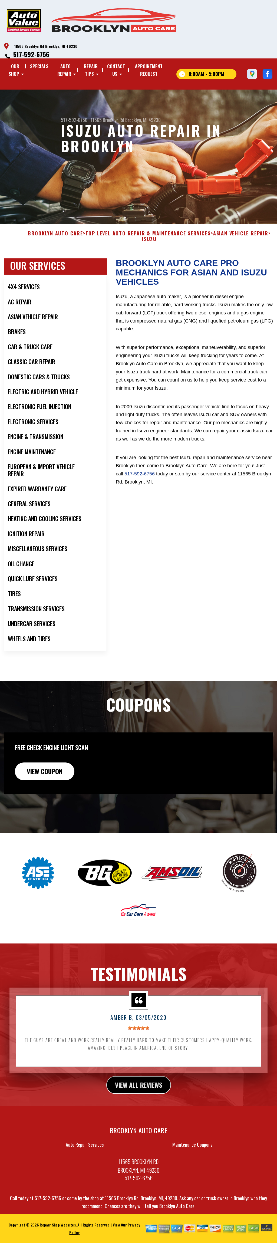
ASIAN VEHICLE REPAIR (240, 233)
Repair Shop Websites (57, 1225)
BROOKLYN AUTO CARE (55, 233)
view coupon (44, 771)
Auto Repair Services (85, 1144)
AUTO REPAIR (64, 70)
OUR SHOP (14, 70)
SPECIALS (39, 66)
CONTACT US (116, 70)
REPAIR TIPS (91, 70)
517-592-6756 (31, 54)
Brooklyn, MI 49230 (143, 119)
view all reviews (138, 1085)
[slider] (138, 1028)
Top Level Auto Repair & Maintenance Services (148, 233)
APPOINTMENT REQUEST (149, 70)
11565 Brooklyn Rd (107, 119)
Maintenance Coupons (192, 1144)
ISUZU (149, 239)
